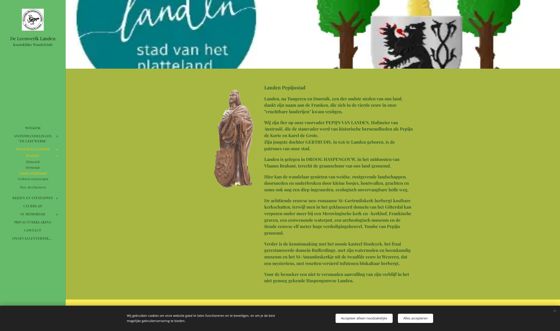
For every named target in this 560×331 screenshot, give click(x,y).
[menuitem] (32, 128)
